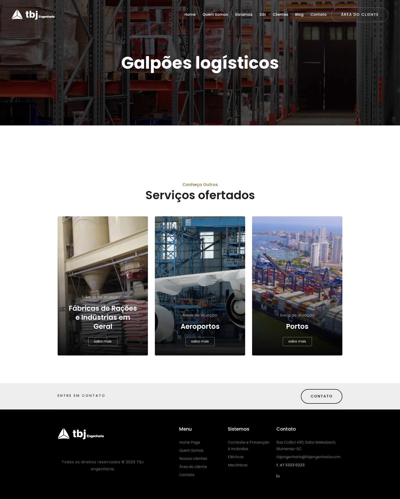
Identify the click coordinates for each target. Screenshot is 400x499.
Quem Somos (215, 14)
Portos (297, 326)
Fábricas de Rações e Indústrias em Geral (103, 317)
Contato (318, 14)
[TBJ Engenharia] (33, 14)
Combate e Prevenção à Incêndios (248, 445)
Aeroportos (200, 326)
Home (190, 14)
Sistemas (244, 14)
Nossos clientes (193, 458)
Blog (299, 14)
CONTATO (322, 396)
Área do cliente (193, 466)
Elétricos (236, 457)
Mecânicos (237, 465)
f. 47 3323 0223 (290, 465)
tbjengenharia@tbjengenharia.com (308, 457)
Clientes (280, 14)
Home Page (189, 442)
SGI (262, 14)
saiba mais (103, 341)
